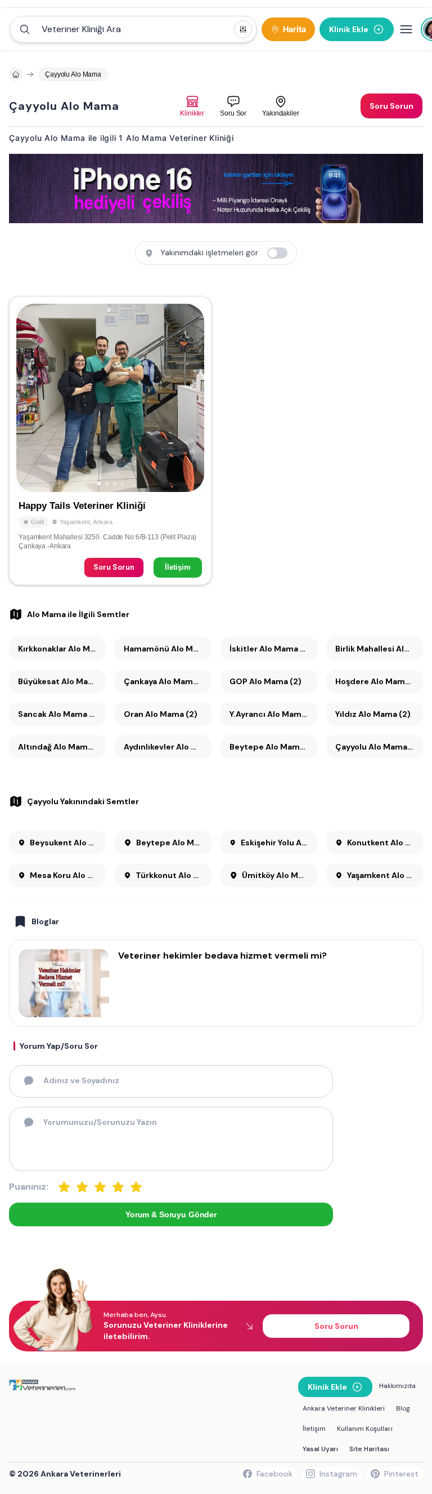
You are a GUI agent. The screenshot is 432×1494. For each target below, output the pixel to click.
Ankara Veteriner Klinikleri (344, 1408)
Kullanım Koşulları (365, 1428)
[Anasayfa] (15, 74)
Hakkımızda (397, 1385)
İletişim (178, 567)
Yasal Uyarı (320, 1448)
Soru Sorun (113, 567)
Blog (403, 1408)
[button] (133, 29)
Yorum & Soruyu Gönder (171, 1214)
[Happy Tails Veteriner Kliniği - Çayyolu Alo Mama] (110, 440)
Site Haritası (369, 1448)
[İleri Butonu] (30, 398)
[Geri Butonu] (191, 398)
